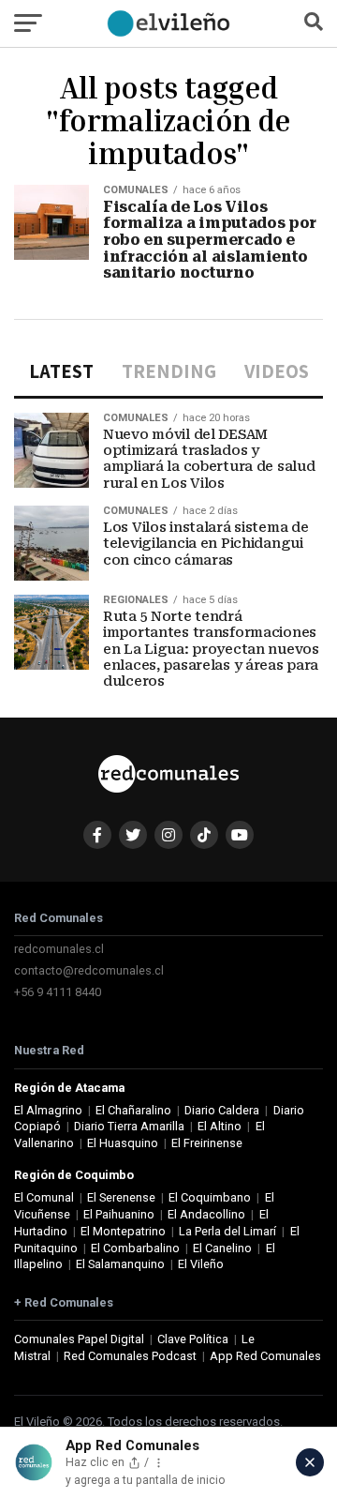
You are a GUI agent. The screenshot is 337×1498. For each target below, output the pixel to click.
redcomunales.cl (59, 949)
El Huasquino (122, 1143)
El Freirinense (206, 1143)
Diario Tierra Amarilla (129, 1126)
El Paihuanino (118, 1214)
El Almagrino (48, 1110)
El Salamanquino (120, 1264)
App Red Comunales (265, 1356)
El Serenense (121, 1197)
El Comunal (44, 1197)
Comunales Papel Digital (79, 1339)
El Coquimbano (209, 1197)
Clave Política (192, 1339)
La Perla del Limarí (227, 1231)
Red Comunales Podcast (130, 1356)
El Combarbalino (135, 1248)
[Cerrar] (310, 1462)
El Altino (220, 1126)
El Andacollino (206, 1214)
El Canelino (222, 1248)
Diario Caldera (221, 1110)
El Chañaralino (133, 1110)
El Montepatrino (123, 1231)
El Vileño (201, 1264)
